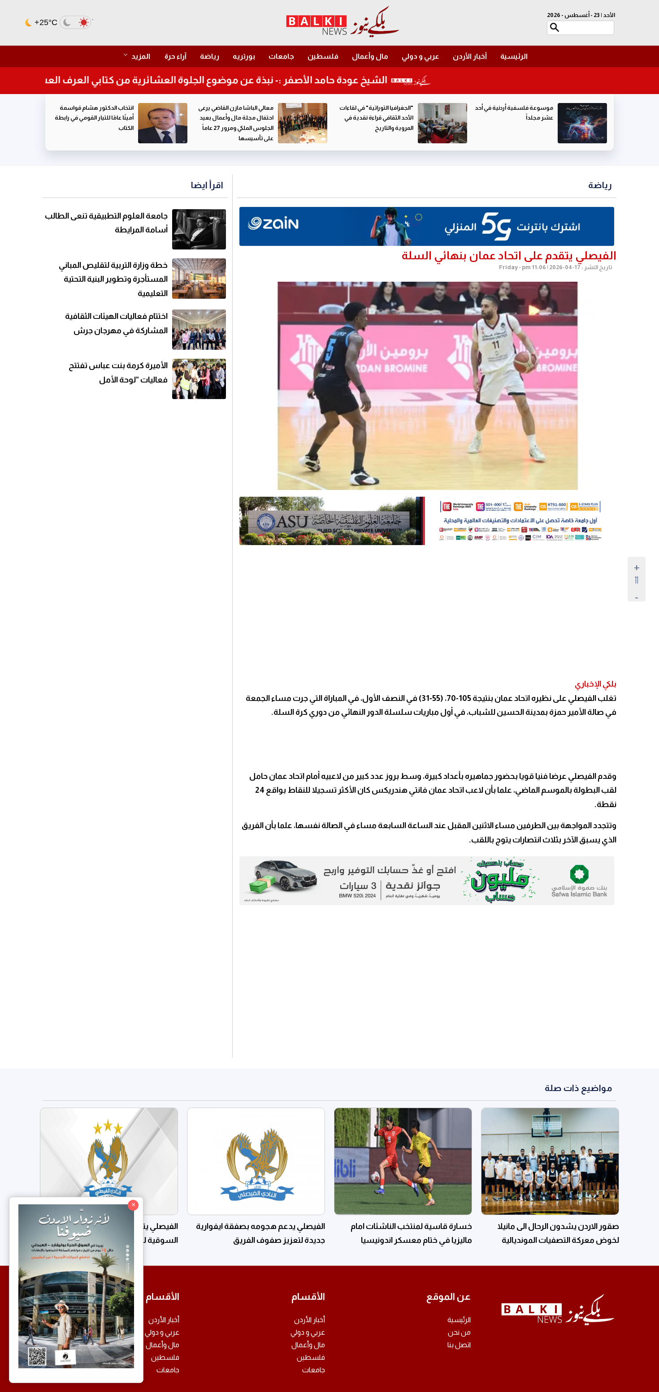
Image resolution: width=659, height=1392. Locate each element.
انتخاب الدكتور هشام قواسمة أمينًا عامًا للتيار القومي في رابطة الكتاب (234, 118)
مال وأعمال (370, 56)
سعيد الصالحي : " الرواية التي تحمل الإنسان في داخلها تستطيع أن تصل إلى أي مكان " (96, 118)
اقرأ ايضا (207, 185)
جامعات (281, 56)
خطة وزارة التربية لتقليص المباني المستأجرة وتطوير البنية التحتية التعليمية (113, 279)
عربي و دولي (420, 56)
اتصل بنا (459, 1345)
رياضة (209, 56)
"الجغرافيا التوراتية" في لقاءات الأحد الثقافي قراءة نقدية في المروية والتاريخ (516, 118)
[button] (141, 56)
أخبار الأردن (470, 56)
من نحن (459, 1332)
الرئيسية (514, 56)
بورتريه (244, 56)
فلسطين (323, 56)
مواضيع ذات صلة (578, 1088)
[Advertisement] (426, 612)
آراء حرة (175, 56)
